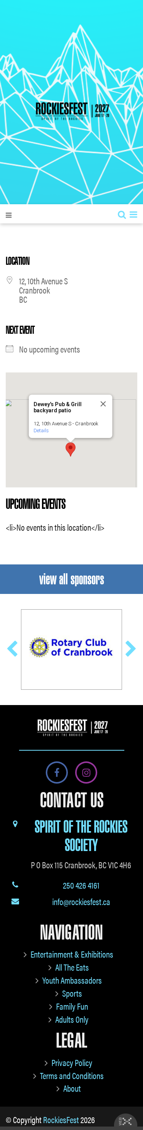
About (72, 1088)
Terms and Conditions (72, 1075)
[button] (71, 449)
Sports (72, 993)
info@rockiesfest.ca (81, 901)
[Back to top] (131, 1101)
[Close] (103, 404)
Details (40, 430)
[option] (71, 649)
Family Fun (72, 1006)
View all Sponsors (71, 579)
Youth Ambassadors (72, 980)
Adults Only (71, 1019)
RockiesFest (61, 1119)
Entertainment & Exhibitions (72, 954)
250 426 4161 (81, 885)
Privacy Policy (71, 1062)
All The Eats (72, 967)
